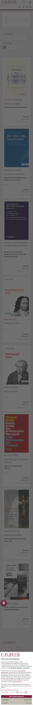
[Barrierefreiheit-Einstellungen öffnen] (4, 603)
